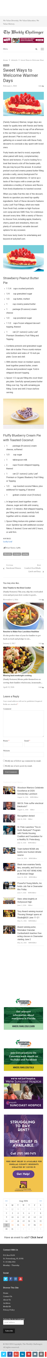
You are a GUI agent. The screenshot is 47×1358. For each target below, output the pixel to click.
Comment (7, 709)
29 (41, 1225)
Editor (32, 810)
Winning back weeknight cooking (17, 675)
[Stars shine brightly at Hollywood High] (9, 899)
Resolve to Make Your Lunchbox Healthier (21, 631)
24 (12, 1225)
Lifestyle (6, 65)
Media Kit (7, 1306)
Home (5, 1293)
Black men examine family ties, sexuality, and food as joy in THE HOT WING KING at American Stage (29, 869)
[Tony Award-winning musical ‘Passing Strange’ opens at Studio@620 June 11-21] (9, 911)
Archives (6, 1303)
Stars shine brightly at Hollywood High (27, 900)
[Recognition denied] (9, 816)
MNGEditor (34, 797)
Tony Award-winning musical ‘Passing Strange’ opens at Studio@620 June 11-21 (30, 914)
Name (6, 741)
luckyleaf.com (19, 238)
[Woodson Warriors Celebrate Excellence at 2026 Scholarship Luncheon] (9, 788)
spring (25, 554)
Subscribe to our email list (13, 1319)
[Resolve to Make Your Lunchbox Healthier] (23, 604)
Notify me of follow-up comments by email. (23, 761)
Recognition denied (26, 815)
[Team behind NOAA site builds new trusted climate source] (9, 849)
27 (12, 1209)
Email (27, 741)
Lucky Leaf (7, 542)
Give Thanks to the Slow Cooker (17, 588)
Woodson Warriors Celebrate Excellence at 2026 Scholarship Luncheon (30, 790)
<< (6, 1201)
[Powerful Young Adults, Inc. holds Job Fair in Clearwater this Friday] (9, 883)
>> (40, 1201)
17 (12, 1221)
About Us (7, 1300)
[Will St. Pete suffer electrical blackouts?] (9, 803)
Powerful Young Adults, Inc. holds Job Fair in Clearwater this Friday (30, 886)
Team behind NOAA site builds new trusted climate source (29, 852)
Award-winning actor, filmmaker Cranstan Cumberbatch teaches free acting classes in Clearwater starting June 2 (30, 933)
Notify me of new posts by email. (18, 766)
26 (23, 1225)
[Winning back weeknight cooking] (23, 648)
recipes (17, 554)
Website (6, 751)
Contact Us (7, 1296)
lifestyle (7, 554)
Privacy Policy (9, 1310)
